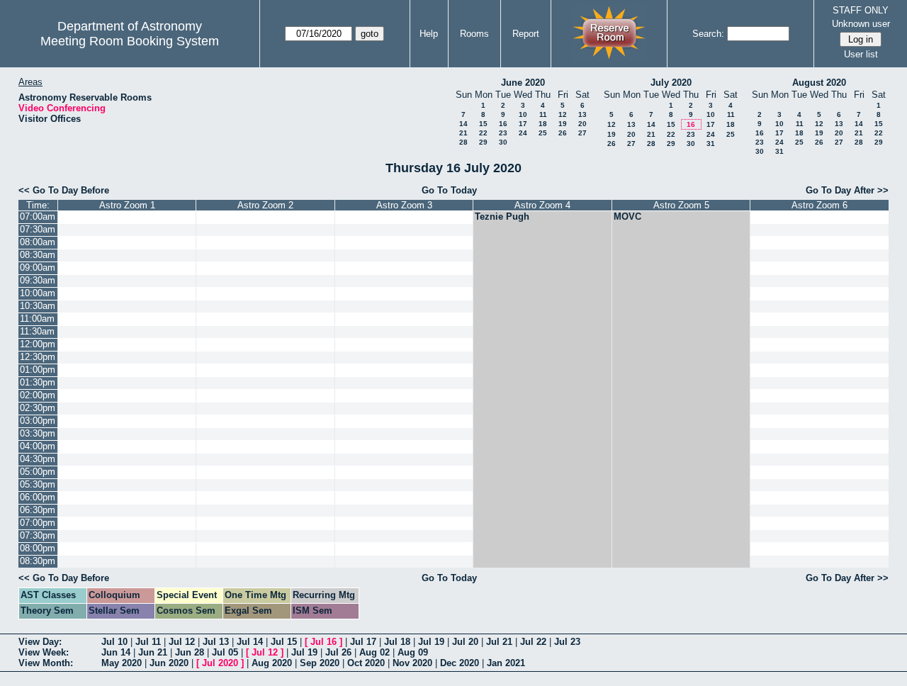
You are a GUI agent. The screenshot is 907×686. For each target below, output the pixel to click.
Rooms (474, 33)
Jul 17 (363, 641)
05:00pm (37, 471)
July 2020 (671, 82)
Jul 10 (114, 641)
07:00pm (37, 522)
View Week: (43, 652)
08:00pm (37, 548)
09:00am (37, 267)
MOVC (627, 216)
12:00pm (37, 344)
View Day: (40, 641)
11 (543, 114)
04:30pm (37, 459)
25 (543, 133)
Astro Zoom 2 (265, 205)
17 (523, 124)
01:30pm (37, 382)
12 (562, 114)
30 (503, 142)
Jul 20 (465, 641)
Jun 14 (115, 652)
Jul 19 (431, 641)
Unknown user (861, 23)
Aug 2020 (272, 663)
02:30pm (37, 408)
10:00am (37, 293)
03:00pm (37, 420)
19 (562, 124)
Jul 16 (323, 641)
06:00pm (37, 497)
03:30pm (37, 433)
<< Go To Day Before (63, 190)
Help (428, 33)
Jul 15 (284, 641)
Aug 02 (374, 652)
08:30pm (37, 561)
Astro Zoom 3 (404, 205)
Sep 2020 (319, 663)
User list (861, 54)
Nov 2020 (412, 663)
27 (582, 133)
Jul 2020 (220, 663)
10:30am (37, 305)
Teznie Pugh (502, 216)
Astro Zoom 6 (819, 205)
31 (710, 143)
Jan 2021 (506, 663)
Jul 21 (499, 641)
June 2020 (523, 82)
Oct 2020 (366, 663)
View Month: (45, 663)
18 (543, 124)
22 (483, 133)
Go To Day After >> (847, 190)
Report (525, 33)
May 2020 (121, 663)
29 (483, 142)
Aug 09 (413, 652)
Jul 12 (182, 641)
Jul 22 (533, 641)
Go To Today (449, 190)
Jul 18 (397, 641)
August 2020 (819, 82)
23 (503, 133)
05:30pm (37, 484)
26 (562, 133)
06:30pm (37, 510)
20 (582, 124)
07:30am (37, 229)
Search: (708, 33)
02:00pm (37, 395)
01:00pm (37, 369)
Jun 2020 (169, 663)
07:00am (37, 216)
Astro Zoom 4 (542, 205)
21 (463, 133)
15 (483, 124)
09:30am (37, 280)
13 (582, 114)
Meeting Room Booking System (129, 41)
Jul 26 (338, 652)
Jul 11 (148, 641)
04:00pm (37, 446)
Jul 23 (567, 641)
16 (503, 124)
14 (463, 124)
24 (523, 133)
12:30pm (37, 357)
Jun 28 (189, 652)
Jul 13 (216, 641)
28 (463, 142)
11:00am (37, 318)
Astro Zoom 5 (681, 205)
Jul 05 (225, 652)
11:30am (37, 331)
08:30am (37, 254)
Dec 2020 (459, 663)
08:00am (37, 242)
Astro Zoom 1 (127, 205)
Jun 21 (152, 652)
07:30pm (37, 535)
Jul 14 (250, 641)
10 (523, 114)
